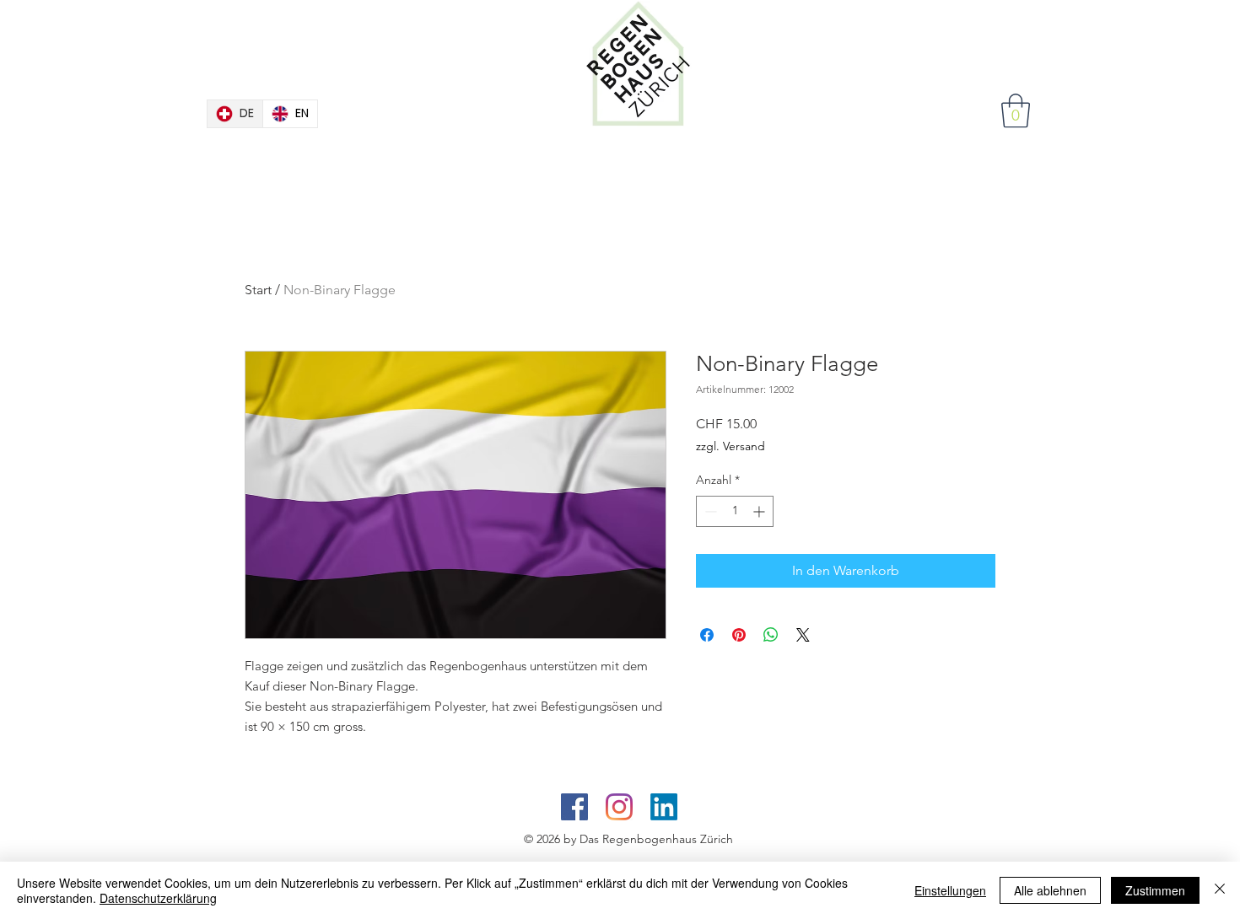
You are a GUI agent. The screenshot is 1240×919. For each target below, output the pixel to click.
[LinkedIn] (663, 806)
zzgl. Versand (730, 446)
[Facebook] (574, 806)
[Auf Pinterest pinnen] (739, 635)
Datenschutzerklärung (158, 897)
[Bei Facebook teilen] (707, 635)
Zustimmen (1155, 890)
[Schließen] (1220, 890)
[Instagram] (619, 806)
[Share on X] (803, 635)
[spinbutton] (735, 511)
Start (258, 290)
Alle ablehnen (1050, 890)
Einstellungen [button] (950, 890)
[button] (1015, 110)
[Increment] (760, 511)
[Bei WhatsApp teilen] (771, 635)
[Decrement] (709, 511)
